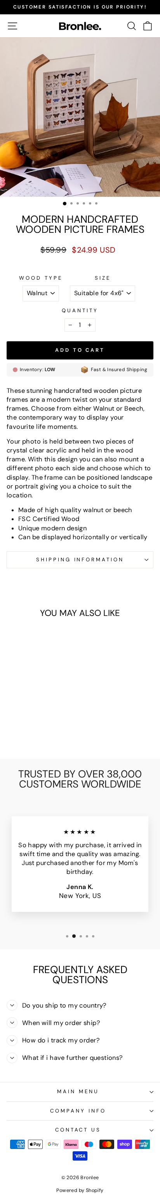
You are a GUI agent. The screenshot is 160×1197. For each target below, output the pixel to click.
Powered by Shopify (79, 1190)
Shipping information (80, 559)
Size (103, 278)
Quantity (80, 310)
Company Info (78, 1111)
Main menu (78, 1091)
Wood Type (41, 278)
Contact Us (78, 1129)
